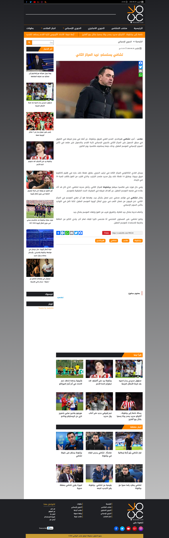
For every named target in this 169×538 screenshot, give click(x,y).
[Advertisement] (99, 154)
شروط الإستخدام (49, 517)
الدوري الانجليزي (96, 28)
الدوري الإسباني (72, 28)
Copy (106, 233)
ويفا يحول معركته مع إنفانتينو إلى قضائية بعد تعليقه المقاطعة (40, 75)
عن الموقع (52, 511)
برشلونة (107, 187)
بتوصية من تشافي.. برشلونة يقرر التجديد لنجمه (100, 487)
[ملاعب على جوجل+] (38, 1)
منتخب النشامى (119, 28)
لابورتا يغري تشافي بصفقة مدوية (71, 487)
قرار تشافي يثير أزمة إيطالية (129, 452)
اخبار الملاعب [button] (49, 28)
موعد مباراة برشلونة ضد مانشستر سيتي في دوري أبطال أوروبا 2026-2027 (40, 222)
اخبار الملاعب (107, 516)
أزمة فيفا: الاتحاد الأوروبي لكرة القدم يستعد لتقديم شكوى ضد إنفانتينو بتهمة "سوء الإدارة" (58, 34)
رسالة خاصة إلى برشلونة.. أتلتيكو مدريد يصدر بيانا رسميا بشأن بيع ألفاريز (129, 416)
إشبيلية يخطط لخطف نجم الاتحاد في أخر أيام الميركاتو (70, 382)
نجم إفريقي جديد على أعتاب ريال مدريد (100, 415)
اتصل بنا (52, 514)
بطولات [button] (30, 28)
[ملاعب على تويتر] (31, 1)
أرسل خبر (52, 519)
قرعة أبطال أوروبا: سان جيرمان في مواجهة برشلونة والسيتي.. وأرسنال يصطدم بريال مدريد (40, 252)
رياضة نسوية (78, 513)
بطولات (79, 504)
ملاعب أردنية (78, 510)
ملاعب (139, 139)
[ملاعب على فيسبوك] (27, 1)
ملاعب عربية (78, 516)
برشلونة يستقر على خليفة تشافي (71, 454)
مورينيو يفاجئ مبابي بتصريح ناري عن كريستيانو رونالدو (70, 415)
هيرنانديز (100, 240)
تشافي (126, 139)
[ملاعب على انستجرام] (42, 1)
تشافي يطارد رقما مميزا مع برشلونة (130, 487)
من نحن (52, 509)
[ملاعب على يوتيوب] (34, 1)
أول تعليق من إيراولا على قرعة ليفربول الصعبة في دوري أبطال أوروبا (39, 192)
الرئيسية (138, 28)
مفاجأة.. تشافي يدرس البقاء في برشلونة (100, 454)
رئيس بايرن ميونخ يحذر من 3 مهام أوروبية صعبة (40, 134)
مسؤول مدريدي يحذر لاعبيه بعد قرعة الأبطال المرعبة (130, 382)
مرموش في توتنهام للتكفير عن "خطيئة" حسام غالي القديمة (40, 280)
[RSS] (45, 1)
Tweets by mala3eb (46, 308)
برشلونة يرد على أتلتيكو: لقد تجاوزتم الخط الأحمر (100, 382)
